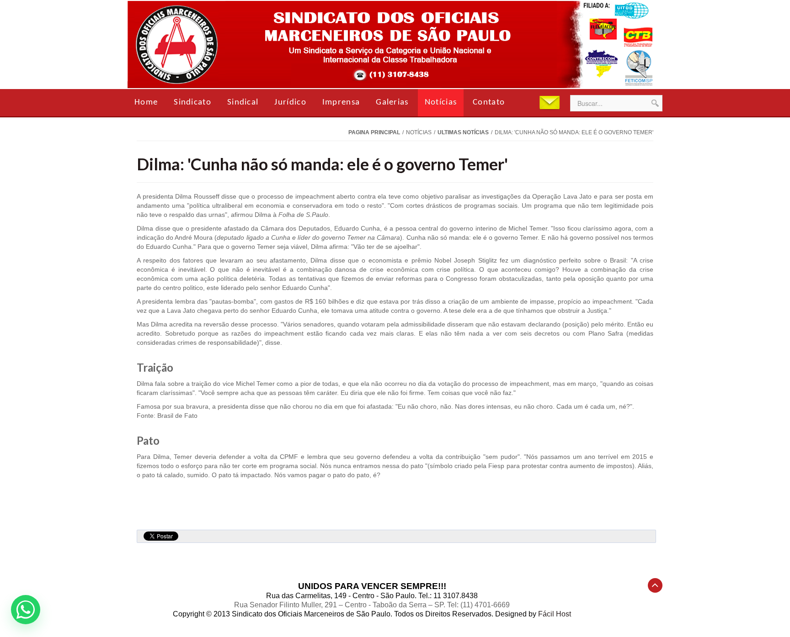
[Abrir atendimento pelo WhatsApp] (25, 609)
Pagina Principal (374, 132)
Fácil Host (554, 614)
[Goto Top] (655, 585)
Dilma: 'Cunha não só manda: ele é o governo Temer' (322, 164)
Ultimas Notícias (463, 132)
